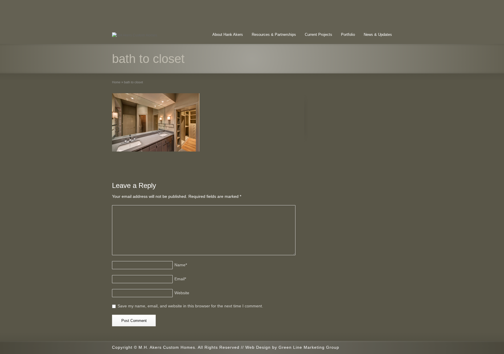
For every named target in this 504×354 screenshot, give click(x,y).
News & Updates (378, 34)
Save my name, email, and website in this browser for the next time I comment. (190, 306)
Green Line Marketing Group (309, 347)
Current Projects (318, 34)
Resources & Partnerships (274, 34)
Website (181, 292)
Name (180, 265)
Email (180, 278)
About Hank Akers (227, 34)
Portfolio (348, 34)
